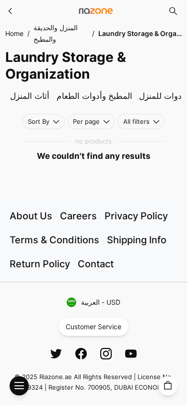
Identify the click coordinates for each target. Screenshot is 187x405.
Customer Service (93, 326)
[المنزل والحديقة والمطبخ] (10, 11)
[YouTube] (130, 353)
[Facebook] (81, 353)
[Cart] (167, 385)
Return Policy (40, 264)
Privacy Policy (136, 216)
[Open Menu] (19, 385)
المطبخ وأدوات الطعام (94, 96)
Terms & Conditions (54, 240)
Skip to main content (42, 16)
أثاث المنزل (29, 96)
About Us (31, 216)
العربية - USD (100, 302)
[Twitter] (56, 353)
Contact (96, 264)
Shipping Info (136, 240)
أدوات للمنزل (161, 96)
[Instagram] (106, 353)
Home (14, 33)
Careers (78, 216)
